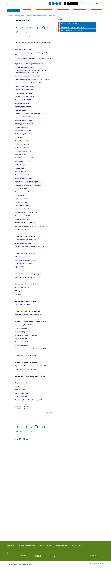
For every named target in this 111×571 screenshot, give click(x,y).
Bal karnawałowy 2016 (21, 332)
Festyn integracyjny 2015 (22, 345)
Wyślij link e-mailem (22, 419)
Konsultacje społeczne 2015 (23, 93)
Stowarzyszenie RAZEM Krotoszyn (72, 39)
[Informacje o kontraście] (76, 3)
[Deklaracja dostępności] (70, 3)
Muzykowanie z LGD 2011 (23, 161)
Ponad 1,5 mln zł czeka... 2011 (24, 158)
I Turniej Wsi (19, 294)
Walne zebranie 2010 (21, 202)
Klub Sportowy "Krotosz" (34, 46)
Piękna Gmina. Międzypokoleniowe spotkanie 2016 (30, 366)
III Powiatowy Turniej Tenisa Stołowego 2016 (28, 400)
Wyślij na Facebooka (16, 419)
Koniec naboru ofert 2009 (22, 216)
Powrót (18, 430)
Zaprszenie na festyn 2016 (23, 304)
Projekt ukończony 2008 (22, 219)
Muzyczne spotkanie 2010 (23, 188)
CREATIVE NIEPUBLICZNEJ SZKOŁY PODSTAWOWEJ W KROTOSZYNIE (93, 56)
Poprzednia (19, 426)
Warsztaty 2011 (19, 168)
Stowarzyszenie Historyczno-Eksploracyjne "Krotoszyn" (16, 51)
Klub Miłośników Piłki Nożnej (35, 56)
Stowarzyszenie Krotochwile (16, 44)
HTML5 (76, 564)
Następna (29, 426)
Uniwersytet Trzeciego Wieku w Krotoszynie (74, 67)
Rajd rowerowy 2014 (21, 110)
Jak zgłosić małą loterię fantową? (73, 17)
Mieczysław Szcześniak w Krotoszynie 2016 (28, 83)
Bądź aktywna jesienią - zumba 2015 (26, 335)
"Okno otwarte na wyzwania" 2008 (25, 222)
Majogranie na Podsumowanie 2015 (25, 89)
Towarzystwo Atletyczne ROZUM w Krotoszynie (35, 41)
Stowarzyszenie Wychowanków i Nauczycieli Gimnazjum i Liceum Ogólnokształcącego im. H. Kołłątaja (93, 61)
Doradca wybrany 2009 (22, 205)
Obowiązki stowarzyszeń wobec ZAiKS (55, 17)
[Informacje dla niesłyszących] (73, 3)
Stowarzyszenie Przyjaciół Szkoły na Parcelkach (92, 36)
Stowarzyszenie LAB (33, 62)
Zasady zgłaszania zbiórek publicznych (16, 17)
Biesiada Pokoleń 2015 (22, 257)
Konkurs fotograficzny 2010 (23, 178)
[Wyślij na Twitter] (19, 419)
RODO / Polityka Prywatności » (97, 556)
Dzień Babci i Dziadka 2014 (23, 263)
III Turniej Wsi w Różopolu (23, 287)
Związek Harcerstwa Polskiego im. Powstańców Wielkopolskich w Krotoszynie (93, 44)
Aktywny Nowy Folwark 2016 (23, 325)
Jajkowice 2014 (19, 267)
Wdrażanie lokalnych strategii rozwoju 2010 (28, 185)
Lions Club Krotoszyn (71, 64)
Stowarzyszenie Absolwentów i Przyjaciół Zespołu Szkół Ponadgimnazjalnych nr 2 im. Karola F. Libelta (93, 50)
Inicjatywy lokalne (45, 546)
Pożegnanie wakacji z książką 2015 (25, 239)
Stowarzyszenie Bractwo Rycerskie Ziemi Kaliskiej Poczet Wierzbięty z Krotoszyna (17, 37)
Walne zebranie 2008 (21, 229)
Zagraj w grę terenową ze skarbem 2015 (27, 96)
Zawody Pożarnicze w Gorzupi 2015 (26, 369)
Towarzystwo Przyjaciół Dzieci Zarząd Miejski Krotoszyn (93, 39)
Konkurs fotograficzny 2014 (23, 120)
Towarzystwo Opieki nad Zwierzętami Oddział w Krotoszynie (72, 49)
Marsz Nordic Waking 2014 (23, 117)
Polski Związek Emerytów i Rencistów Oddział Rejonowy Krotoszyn (73, 60)
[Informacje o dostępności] (68, 3)
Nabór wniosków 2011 (21, 154)
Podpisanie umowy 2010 (22, 192)
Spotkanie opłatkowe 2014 (23, 243)
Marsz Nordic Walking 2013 (23, 130)
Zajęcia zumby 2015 (21, 338)
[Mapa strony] (53, 3)
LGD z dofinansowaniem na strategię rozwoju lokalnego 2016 (33, 79)
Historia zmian (49, 413)
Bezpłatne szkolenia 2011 (22, 171)
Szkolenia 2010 (19, 195)
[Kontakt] (56, 3)
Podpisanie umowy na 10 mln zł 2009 (26, 212)
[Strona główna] (50, 3)
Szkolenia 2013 (19, 137)
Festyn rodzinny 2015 (21, 342)
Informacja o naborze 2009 (23, 209)
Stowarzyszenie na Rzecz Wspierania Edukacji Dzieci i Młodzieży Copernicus (92, 31)
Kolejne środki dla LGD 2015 (23, 100)
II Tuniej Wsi (18, 291)
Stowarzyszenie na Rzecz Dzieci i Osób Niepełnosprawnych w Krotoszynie (74, 44)
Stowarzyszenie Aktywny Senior (74, 57)
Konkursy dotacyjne (61, 546)
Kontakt (27, 430)
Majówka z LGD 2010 (21, 199)
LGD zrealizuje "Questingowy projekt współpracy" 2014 (31, 113)
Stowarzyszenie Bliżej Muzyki (16, 54)
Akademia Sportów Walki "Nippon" (36, 44)
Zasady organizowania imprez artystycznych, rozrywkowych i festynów (93, 18)
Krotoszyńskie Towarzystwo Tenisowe (35, 53)
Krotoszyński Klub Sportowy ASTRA (35, 34)
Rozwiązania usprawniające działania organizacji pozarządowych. (36, 18)
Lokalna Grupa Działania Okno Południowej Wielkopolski (32, 226)
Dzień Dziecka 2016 (21, 328)
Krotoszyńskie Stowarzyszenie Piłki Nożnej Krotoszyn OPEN (36, 59)
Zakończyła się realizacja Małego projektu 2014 (29, 246)
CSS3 (78, 564)
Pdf (37, 426)
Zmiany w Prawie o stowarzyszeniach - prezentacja (34, 25)
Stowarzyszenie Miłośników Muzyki (16, 41)
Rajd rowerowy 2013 (21, 134)
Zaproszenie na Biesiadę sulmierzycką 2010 (28, 182)
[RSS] (60, 3)
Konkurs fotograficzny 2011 (23, 151)
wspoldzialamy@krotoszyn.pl (54, 556)
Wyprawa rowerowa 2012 (22, 147)
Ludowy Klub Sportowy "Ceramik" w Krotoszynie (36, 38)
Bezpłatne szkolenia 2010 (22, 175)
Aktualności (10, 546)
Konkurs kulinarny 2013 (22, 141)
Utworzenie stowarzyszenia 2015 (25, 277)
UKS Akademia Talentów (34, 64)
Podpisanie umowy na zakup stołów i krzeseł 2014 (30, 349)
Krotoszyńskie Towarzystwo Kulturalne (16, 47)
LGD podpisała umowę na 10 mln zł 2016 (27, 76)
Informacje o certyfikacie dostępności (55, 564)
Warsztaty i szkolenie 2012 (23, 144)
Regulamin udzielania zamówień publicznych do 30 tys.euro (16, 25)
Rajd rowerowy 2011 (21, 164)
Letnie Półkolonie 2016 (22, 393)
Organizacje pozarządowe (27, 546)
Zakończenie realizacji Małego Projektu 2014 (28, 314)
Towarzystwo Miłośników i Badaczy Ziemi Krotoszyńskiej (16, 32)
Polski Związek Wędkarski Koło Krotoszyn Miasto (36, 49)
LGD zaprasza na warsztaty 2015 (25, 86)
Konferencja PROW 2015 (22, 103)
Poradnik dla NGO (77, 546)
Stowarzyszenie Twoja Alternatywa (72, 35)
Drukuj (45, 426)
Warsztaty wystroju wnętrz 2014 (24, 106)
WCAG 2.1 (83, 564)
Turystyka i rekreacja (92, 68)
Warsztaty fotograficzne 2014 (24, 124)
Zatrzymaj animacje (65, 3)
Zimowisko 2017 (20, 386)
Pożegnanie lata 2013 (21, 127)
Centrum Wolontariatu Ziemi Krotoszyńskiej (73, 54)
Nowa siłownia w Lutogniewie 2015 (25, 260)
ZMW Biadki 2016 (20, 390)
